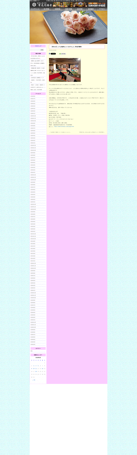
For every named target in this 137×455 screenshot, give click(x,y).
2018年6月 (33, 337)
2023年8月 (33, 184)
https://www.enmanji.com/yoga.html (64, 126)
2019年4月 (33, 312)
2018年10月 (33, 327)
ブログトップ (38, 46)
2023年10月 (33, 179)
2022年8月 (33, 214)
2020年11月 (33, 265)
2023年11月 (33, 177)
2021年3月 (33, 255)
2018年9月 (33, 329)
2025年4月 (33, 135)
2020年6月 (33, 278)
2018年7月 (33, 334)
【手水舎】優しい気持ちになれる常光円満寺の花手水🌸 (38, 57)
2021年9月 (33, 241)
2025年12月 (33, 115)
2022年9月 (33, 211)
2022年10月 (33, 209)
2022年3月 (33, 226)
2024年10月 (33, 150)
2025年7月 (33, 128)
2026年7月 (33, 98)
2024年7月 (33, 157)
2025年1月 (33, 142)
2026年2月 (33, 110)
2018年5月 (33, 339)
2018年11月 (33, 324)
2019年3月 (33, 314)
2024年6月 (33, 160)
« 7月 (34, 380)
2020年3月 (33, 285)
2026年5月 (33, 103)
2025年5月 (33, 133)
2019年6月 (33, 307)
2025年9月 (33, 123)
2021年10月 (33, 238)
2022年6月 (33, 219)
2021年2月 (33, 258)
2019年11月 (33, 295)
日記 (32, 350)
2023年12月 (33, 174)
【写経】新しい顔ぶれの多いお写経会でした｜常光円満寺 (92, 132)
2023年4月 (33, 194)
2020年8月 (33, 273)
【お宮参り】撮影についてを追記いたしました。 (60, 132)
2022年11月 (33, 206)
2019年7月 (33, 305)
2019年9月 (33, 300)
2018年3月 (33, 344)
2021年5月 (33, 251)
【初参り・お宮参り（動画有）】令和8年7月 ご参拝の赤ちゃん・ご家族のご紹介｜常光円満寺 (38, 87)
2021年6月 (33, 248)
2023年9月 (33, 182)
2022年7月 (33, 216)
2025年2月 (33, 140)
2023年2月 (33, 199)
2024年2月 (33, 169)
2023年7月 (33, 187)
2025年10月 (33, 120)
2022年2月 (33, 228)
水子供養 (47, 0)
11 (36, 368)
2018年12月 (33, 322)
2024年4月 (33, 165)
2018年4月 (33, 341)
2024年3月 (33, 167)
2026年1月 (33, 113)
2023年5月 (33, 192)
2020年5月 (33, 280)
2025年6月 (33, 130)
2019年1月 (33, 319)
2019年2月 (33, 317)
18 (36, 371)
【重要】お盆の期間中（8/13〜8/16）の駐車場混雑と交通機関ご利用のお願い (38, 63)
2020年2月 (33, 287)
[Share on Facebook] (49, 53)
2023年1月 (33, 201)
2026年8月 (33, 96)
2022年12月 (33, 204)
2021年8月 (33, 243)
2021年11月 (33, 236)
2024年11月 (33, 147)
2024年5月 (33, 162)
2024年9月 (33, 152)
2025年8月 (33, 125)
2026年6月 (33, 101)
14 (42, 368)
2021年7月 (33, 246)
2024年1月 (33, 172)
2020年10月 (33, 268)
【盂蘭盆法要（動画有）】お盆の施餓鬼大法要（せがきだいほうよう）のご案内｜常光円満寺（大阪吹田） (38, 72)
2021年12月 (33, 233)
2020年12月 (33, 263)
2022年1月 (33, 231)
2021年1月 (33, 260)
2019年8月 (33, 302)
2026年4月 (33, 106)
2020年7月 (33, 275)
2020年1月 (33, 290)
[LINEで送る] (62, 53)
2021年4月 (33, 253)
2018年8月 (33, 332)
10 (33, 368)
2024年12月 (33, 145)
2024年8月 (33, 155)
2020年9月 (33, 270)
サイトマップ (102, 1)
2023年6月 (33, 189)
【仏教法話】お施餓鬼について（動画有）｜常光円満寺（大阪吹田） (38, 80)
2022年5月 (33, 221)
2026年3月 (33, 108)
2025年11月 (33, 118)
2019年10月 (33, 297)
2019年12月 (33, 292)
